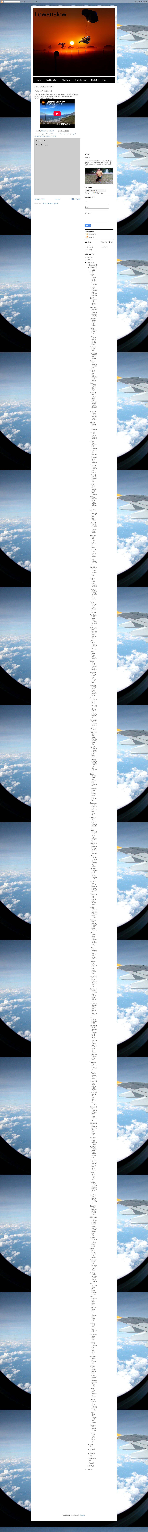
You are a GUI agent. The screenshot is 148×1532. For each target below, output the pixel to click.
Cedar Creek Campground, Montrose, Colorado (93, 279)
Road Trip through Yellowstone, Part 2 (93, 469)
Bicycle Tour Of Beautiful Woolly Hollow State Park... (93, 1165)
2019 (89, 262)
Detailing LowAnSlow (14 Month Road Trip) (93, 1231)
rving (43, 136)
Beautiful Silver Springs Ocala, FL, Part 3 (93, 1199)
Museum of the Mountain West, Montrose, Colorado (93, 848)
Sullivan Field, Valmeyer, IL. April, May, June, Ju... (93, 1348)
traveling (53, 136)
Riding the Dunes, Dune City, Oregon (93, 322)
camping (64, 134)
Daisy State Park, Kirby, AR (92, 1176)
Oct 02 (92, 1453)
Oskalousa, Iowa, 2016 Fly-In (93, 1337)
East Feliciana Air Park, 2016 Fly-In (93, 1301)
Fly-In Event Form (98, 80)
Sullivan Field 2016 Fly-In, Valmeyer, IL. (93, 1327)
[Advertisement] (99, 118)
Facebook (90, 247)
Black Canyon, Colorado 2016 (93, 1020)
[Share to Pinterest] (67, 131)
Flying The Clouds (93, 728)
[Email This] (59, 131)
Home (38, 80)
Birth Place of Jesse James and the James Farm (93, 571)
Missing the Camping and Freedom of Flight (93, 291)
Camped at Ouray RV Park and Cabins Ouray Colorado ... (93, 995)
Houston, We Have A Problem (93, 1427)
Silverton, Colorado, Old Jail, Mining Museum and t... (93, 874)
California (47, 134)
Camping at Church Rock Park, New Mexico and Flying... (93, 1098)
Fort (69, 134)
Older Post (75, 199)
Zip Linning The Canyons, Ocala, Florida (93, 1220)
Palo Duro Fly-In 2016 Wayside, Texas (93, 1141)
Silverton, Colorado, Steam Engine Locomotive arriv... (93, 861)
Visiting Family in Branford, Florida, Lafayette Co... (93, 1404)
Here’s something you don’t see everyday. (93, 835)
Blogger (82, 1515)
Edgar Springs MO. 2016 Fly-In (93, 1317)
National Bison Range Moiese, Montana (93, 435)
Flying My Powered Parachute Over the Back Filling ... (93, 752)
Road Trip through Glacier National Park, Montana (93, 416)
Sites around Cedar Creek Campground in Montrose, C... (93, 938)
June (90, 1463)
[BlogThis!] (61, 131)
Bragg (41, 134)
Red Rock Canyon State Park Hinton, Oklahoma (93, 1152)
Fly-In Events (80, 80)
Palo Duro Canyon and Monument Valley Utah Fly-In (93, 1381)
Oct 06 (92, 1445)
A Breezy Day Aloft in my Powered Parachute (93, 823)
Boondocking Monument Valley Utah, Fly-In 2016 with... (93, 1129)
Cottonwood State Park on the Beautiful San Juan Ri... (93, 809)
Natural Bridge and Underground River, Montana (93, 489)
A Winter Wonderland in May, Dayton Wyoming (93, 502)
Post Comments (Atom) (50, 203)
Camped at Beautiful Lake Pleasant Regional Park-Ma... (93, 981)
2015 (89, 1469)
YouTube (89, 249)
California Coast (56, 134)
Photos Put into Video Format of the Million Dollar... (93, 899)
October (91, 265)
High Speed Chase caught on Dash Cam (93, 340)
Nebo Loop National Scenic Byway (93, 355)
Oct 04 (92, 1449)
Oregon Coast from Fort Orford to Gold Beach (93, 375)
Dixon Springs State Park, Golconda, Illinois (93, 607)
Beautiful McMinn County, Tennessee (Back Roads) (93, 594)
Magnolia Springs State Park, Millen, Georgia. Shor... (93, 677)
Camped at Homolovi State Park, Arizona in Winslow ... (93, 1009)
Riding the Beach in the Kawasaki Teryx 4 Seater (93, 312)
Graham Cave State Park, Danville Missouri (93, 582)
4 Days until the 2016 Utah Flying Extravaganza (93, 1289)
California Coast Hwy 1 (93, 348)
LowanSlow (92, 234)
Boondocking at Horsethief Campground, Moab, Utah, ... (93, 1031)
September (92, 1458)
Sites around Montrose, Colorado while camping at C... (93, 953)
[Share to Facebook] (65, 131)
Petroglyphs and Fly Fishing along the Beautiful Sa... (93, 794)
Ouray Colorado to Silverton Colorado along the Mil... (93, 912)
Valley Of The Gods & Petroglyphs (93, 1066)
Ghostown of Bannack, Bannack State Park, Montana (93, 456)
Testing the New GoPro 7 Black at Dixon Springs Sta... (93, 633)
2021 (89, 257)
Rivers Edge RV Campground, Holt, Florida (93, 1417)
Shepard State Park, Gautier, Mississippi (93, 1437)
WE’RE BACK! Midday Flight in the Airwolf (93, 1253)
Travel (48, 136)
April (90, 1466)
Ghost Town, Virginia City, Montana (93, 445)
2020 (89, 260)
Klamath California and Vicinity (93, 330)
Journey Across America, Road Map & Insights (93, 1277)
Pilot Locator (51, 80)
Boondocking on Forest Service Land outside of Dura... (93, 1046)
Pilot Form (66, 80)
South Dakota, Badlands (93, 562)
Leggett (73, 134)
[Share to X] (63, 131)
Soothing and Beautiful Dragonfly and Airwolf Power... (93, 925)
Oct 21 (92, 267)
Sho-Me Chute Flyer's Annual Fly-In (93, 1369)
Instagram (90, 245)
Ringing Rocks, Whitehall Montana (93, 426)
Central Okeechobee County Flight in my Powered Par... (93, 780)
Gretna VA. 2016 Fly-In (93, 1309)
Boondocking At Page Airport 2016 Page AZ (93, 1086)
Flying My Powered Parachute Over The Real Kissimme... (93, 765)
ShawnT (91, 237)
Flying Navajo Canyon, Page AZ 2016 (93, 1075)
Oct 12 (92, 270)
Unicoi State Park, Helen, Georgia (93, 655)
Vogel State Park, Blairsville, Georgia (93, 645)
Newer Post (39, 199)
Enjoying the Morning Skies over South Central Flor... (93, 967)
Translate (100, 193)
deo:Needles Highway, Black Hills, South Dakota (93, 515)
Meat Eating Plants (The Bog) (93, 386)
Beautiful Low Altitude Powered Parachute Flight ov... (93, 886)
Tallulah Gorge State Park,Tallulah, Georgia (93, 665)
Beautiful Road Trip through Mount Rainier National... (93, 402)
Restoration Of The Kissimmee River (93, 722)
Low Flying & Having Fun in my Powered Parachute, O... (93, 711)
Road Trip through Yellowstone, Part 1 (93, 478)
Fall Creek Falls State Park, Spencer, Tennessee (93, 620)
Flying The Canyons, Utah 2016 (93, 1057)
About (87, 158)
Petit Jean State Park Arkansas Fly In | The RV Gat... (93, 1265)
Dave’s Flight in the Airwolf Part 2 (93, 301)
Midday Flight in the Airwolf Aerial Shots (93, 1242)
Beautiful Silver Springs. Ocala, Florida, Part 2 (93, 1210)
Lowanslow (50, 14)
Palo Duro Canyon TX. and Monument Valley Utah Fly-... (93, 1187)
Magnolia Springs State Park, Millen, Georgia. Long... (93, 690)
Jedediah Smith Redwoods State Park (93, 364)
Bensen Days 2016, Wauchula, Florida (93, 1393)
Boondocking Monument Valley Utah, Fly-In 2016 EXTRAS (93, 1113)
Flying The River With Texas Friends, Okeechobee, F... (93, 738)
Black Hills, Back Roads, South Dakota (93, 553)
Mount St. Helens (93, 393)
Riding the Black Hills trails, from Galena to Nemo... (93, 541)
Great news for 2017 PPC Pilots (93, 700)
